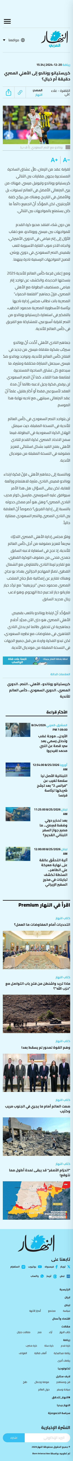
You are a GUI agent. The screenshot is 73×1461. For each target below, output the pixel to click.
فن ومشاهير (63, 1382)
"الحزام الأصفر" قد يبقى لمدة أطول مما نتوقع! (39, 1172)
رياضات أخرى (63, 1360)
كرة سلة (49, 1345)
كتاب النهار (63, 918)
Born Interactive (41, 1453)
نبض (62, 1276)
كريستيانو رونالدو (56, 684)
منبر (40, 1332)
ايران (67, 1297)
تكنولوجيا (64, 1368)
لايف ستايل (63, 1376)
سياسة (66, 1310)
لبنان (63, 809)
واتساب (35, 1276)
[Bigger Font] (54, 160)
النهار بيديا (63, 1405)
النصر (24, 684)
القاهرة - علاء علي (60, 92)
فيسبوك (49, 1267)
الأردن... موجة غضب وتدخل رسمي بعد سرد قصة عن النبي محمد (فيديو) (52, 743)
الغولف (23, 1353)
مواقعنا (13, 40)
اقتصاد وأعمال (61, 1318)
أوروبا (63, 765)
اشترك (13, 1437)
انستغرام (15, 1267)
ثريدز (49, 1276)
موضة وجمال (41, 1382)
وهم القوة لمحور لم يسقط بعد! (45, 1047)
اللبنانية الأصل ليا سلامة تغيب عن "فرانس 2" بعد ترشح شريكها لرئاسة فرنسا (52, 785)
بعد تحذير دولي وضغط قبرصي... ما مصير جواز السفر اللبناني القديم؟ (53, 827)
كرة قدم (65, 1345)
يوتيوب (32, 1266)
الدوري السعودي (43, 690)
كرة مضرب (31, 1345)
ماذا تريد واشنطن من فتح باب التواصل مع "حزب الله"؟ (37, 985)
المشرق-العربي (56, 725)
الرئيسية (65, 1289)
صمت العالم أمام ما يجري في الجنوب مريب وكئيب (37, 1108)
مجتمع (52, 1310)
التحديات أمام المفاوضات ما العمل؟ (42, 924)
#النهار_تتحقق (61, 1397)
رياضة (66, 64)
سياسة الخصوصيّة (59, 1413)
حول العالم (44, 1389)
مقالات (65, 1326)
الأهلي (35, 684)
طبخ (25, 1382)
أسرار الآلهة (35, 1310)
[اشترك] (36, 660)
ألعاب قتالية (40, 1353)
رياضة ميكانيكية (62, 1353)
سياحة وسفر (63, 1389)
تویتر (63, 1266)
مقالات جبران (23, 1332)
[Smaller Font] (65, 160)
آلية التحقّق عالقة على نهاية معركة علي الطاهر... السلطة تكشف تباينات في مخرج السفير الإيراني (53, 872)
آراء (50, 1332)
